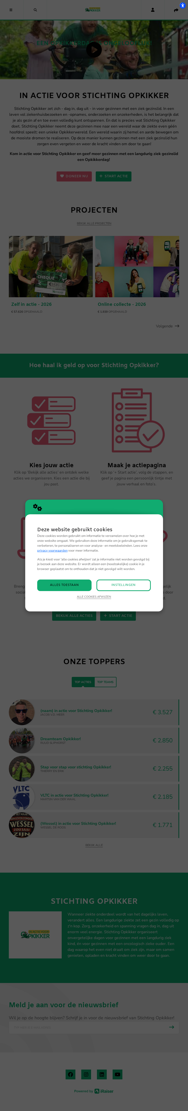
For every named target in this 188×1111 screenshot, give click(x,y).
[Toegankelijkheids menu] (183, 5)
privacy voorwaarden (52, 550)
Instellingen (123, 585)
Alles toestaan (64, 585)
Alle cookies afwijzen (94, 597)
